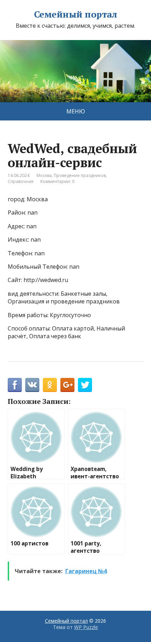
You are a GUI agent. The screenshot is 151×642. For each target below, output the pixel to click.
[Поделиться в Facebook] (15, 385)
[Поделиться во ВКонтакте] (32, 385)
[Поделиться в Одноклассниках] (50, 385)
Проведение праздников (80, 175)
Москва (44, 175)
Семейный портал (75, 14)
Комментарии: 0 (57, 181)
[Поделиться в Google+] (67, 385)
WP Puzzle (86, 627)
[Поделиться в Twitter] (85, 385)
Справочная (20, 181)
